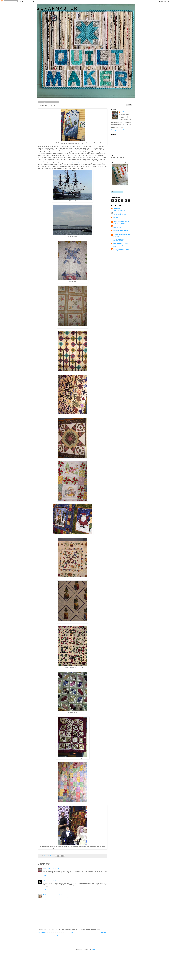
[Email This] (56, 856)
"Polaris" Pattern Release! (119, 214)
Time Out (115, 219)
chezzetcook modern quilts (121, 249)
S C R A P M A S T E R (57, 8)
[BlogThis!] (58, 856)
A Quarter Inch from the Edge (121, 234)
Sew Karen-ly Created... (120, 213)
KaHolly (45, 880)
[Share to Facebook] (62, 856)
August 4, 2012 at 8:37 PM (55, 880)
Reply (44, 875)
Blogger (93, 949)
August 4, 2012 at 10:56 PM (54, 894)
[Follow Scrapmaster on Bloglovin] (117, 193)
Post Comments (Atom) (51, 935)
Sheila (44, 868)
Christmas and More (118, 240)
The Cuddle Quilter (118, 239)
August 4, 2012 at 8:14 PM (54, 868)
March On (115, 231)
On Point (115, 250)
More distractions (117, 227)
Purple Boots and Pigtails (120, 230)
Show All (130, 252)
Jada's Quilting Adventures (121, 221)
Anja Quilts (116, 208)
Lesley (44, 894)
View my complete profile (118, 130)
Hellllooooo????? (117, 236)
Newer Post (41, 932)
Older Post (104, 932)
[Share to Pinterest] (64, 856)
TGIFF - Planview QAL (119, 210)
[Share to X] (60, 856)
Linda (122, 111)
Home (73, 932)
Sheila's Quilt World (77, 163)
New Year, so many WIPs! (119, 223)
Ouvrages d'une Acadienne (121, 243)
